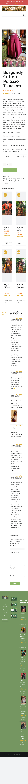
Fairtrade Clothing (8, 181)
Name (12, 568)
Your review (14, 552)
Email (12, 575)
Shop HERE (18, 3)
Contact (5, 619)
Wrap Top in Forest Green (20, 229)
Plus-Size (18, 181)
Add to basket (10, 170)
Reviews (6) (4, 313)
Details (10, 242)
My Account (5, 605)
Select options (6, 242)
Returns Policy (5, 611)
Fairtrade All (20, 179)
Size (7, 156)
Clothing (13, 179)
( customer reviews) (16, 93)
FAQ (5, 616)
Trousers (5, 183)
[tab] (5, 313)
